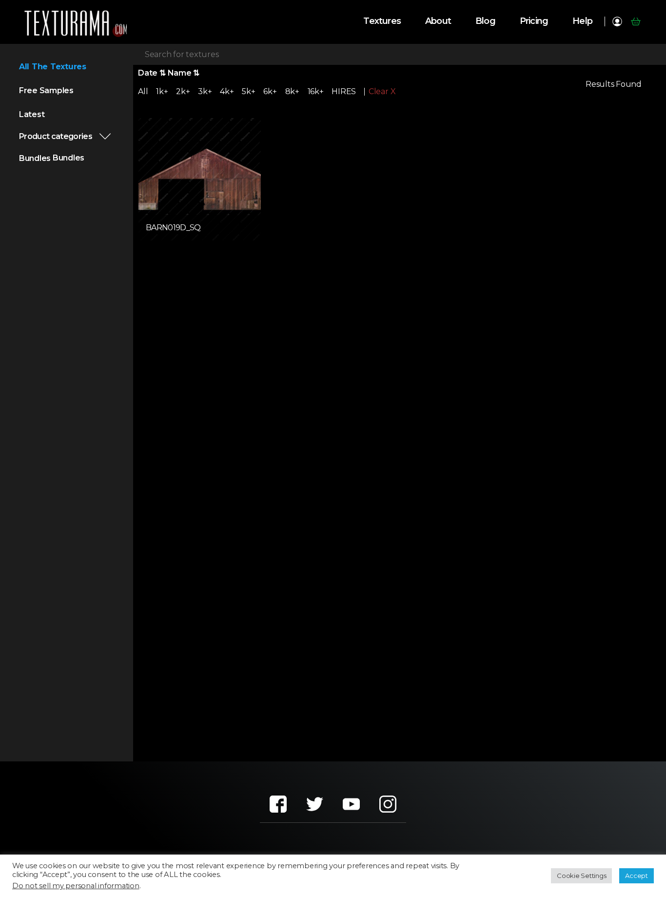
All (143, 91)
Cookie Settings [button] (581, 875)
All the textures (52, 66)
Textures (382, 21)
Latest (32, 114)
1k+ (162, 91)
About (438, 21)
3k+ (205, 91)
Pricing (534, 21)
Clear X (382, 92)
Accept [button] (636, 875)
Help (582, 21)
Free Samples (46, 90)
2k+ (183, 91)
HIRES (344, 91)
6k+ (269, 91)
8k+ (292, 91)
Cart (635, 21)
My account (617, 21)
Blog (485, 21)
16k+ (316, 91)
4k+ (227, 91)
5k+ (248, 91)
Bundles (35, 158)
